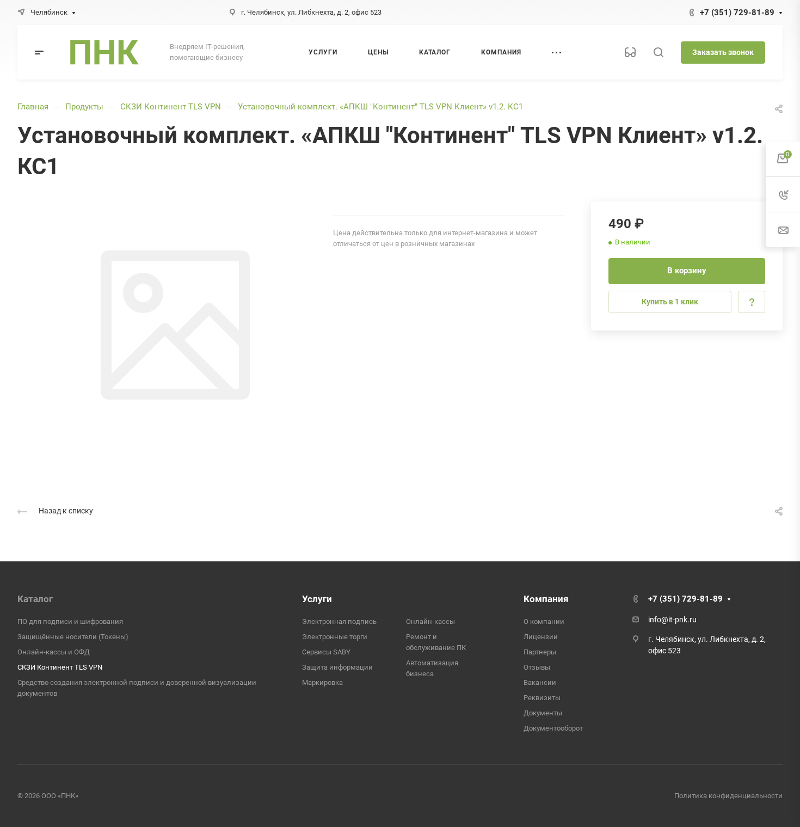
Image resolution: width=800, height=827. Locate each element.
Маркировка (322, 682)
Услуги (317, 598)
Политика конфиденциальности (728, 796)
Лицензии (541, 637)
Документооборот (553, 728)
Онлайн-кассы (430, 621)
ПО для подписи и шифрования (70, 621)
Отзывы (537, 667)
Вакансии (540, 682)
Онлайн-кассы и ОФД (53, 652)
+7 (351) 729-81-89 (737, 12)
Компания (546, 598)
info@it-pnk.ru (672, 619)
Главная (32, 107)
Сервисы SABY (326, 652)
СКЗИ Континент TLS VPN (170, 107)
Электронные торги (334, 637)
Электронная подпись (339, 621)
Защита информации (337, 667)
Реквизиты (542, 698)
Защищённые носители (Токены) (72, 637)
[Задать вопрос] (751, 302)
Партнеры (540, 652)
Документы (543, 713)
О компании (544, 621)
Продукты (84, 107)
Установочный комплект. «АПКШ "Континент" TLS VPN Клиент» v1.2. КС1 (380, 107)
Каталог (35, 598)
